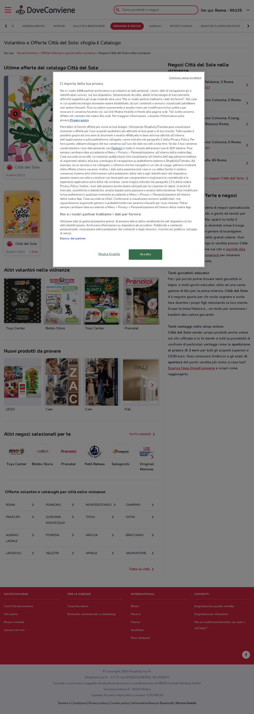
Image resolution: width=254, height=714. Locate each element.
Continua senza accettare (185, 78)
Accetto (145, 254)
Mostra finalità (109, 254)
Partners (116, 148)
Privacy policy (79, 120)
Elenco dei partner (73, 238)
